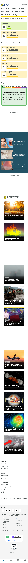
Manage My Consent (6, 471)
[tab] (3, 86)
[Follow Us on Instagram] (6, 510)
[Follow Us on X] (20, 510)
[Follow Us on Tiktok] (13, 510)
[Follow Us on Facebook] (3, 510)
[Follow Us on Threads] (16, 510)
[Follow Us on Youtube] (10, 510)
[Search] (18, 4)
